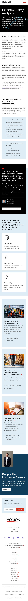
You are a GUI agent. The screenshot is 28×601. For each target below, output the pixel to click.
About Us (14, 558)
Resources (14, 554)
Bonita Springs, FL (14, 570)
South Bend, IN (14, 576)
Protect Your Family (14, 547)
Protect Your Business (14, 543)
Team (14, 559)
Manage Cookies (18, 597)
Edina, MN (14, 578)
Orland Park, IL (14, 572)
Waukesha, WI (14, 580)
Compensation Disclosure (10, 594)
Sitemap (8, 591)
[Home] (6, 2)
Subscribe (20, 509)
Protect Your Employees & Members (14, 545)
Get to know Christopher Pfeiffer (10, 209)
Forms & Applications (14, 561)
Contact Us (6, 489)
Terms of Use (10, 597)
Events (14, 552)
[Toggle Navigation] (24, 2)
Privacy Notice (21, 594)
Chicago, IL (14, 574)
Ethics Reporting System (16, 591)
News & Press (14, 556)
